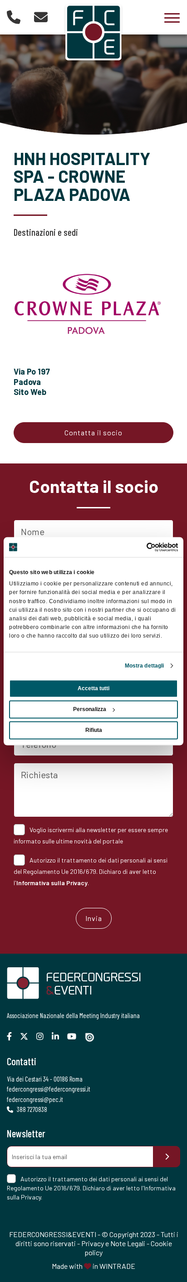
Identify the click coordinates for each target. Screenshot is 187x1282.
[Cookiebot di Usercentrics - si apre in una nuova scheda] (138, 546)
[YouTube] (75, 1036)
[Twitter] (27, 1036)
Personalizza (89, 709)
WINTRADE (117, 1266)
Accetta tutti (93, 688)
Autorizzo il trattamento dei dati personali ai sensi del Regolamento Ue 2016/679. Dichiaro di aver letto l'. (90, 871)
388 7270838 (31, 1109)
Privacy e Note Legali (113, 1243)
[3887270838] (13, 17)
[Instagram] (43, 1036)
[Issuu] (93, 1037)
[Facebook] (13, 1036)
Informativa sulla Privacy (52, 883)
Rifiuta (93, 730)
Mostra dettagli (144, 666)
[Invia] (166, 1156)
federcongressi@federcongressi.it (48, 1089)
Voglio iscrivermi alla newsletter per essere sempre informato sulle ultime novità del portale (91, 835)
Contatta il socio (93, 432)
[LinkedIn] (59, 1036)
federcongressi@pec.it (35, 1099)
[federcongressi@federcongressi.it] (41, 17)
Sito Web (30, 392)
